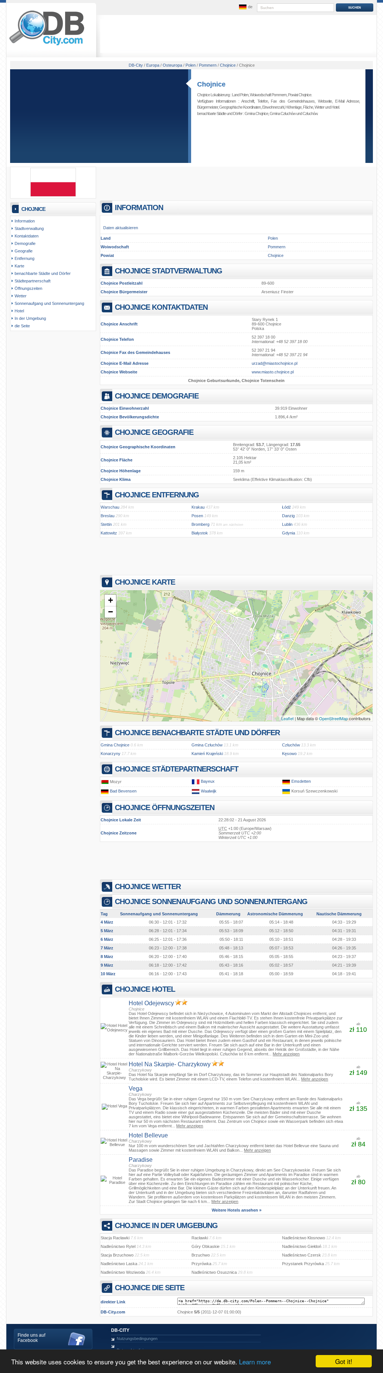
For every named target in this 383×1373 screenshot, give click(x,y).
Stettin (106, 524)
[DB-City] (46, 45)
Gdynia (288, 533)
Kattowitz (109, 533)
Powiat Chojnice (299, 95)
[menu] (245, 7)
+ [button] (110, 600)
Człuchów (310, 113)
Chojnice (211, 84)
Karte (19, 266)
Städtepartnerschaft (32, 281)
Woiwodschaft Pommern (268, 95)
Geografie (24, 251)
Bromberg (200, 524)
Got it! (343, 1361)
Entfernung (24, 258)
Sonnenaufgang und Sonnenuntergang (49, 303)
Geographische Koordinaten (240, 107)
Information (25, 221)
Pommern (276, 247)
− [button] (110, 611)
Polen (273, 238)
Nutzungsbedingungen (137, 1338)
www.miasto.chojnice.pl (273, 372)
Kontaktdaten (27, 236)
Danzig (288, 515)
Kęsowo (289, 753)
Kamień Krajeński (207, 753)
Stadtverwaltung (29, 228)
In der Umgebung (30, 318)
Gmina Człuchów (282, 113)
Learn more (255, 1361)
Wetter (319, 107)
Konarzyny (110, 753)
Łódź (286, 507)
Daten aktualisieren (120, 227)
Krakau (198, 507)
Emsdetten (301, 781)
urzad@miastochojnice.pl (274, 363)
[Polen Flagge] (53, 195)
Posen (197, 515)
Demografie (25, 243)
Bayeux (208, 781)
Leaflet (287, 718)
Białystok (200, 533)
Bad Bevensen (123, 791)
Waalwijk (209, 791)
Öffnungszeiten (28, 288)
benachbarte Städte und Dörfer (43, 273)
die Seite (22, 326)
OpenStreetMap (333, 718)
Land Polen (240, 95)
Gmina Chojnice (256, 113)
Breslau (107, 515)
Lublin (287, 524)
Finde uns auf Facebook (31, 1338)
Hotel (335, 107)
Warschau (110, 507)
